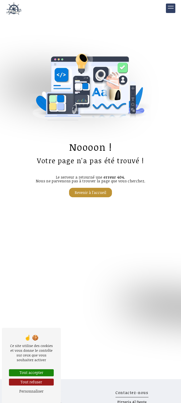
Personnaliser (31, 391)
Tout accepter (31, 372)
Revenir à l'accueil (90, 192)
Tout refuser (31, 382)
